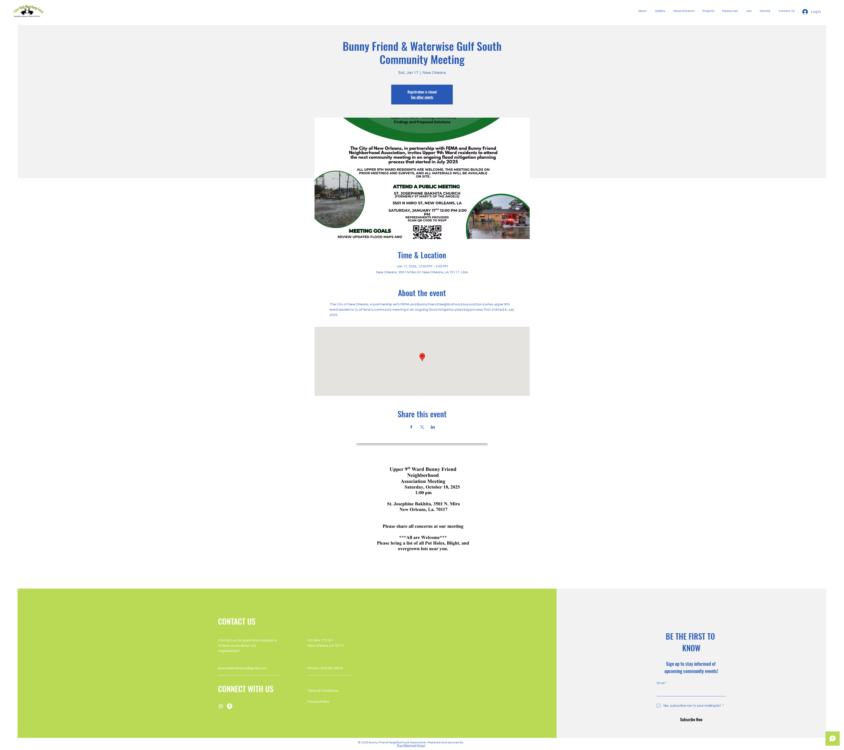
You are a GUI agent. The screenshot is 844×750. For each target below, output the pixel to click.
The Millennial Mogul (411, 745)
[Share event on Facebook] (411, 427)
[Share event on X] (422, 427)
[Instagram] (221, 706)
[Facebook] (229, 706)
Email (662, 683)
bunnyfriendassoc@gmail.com (242, 668)
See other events (422, 97)
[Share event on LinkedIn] (433, 427)
